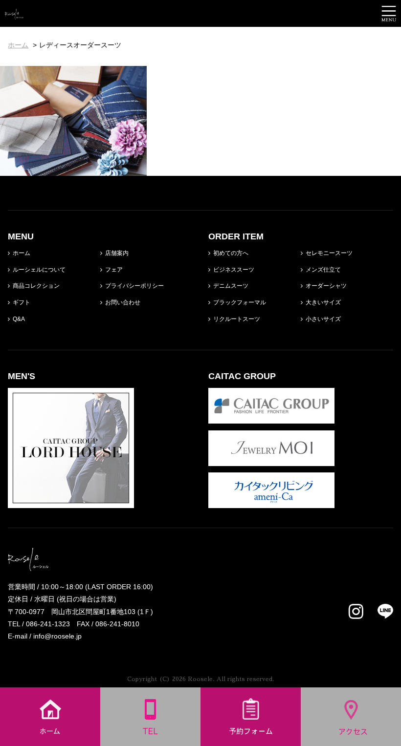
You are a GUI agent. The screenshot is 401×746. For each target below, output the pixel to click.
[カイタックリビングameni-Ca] (271, 502)
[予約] (251, 740)
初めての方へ (230, 253)
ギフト (21, 302)
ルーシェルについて (39, 269)
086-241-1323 (48, 624)
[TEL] (150, 740)
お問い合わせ (122, 302)
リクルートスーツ (236, 319)
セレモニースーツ (329, 253)
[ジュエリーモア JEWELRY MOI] (271, 460)
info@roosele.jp (57, 636)
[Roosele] (14, 13)
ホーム (21, 253)
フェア (114, 269)
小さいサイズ (323, 319)
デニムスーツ (230, 285)
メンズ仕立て (323, 269)
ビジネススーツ (233, 269)
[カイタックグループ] (271, 417)
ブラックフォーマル (239, 302)
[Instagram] (356, 612)
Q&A (19, 319)
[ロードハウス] (71, 502)
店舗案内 (117, 253)
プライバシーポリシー (134, 285)
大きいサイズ (323, 302)
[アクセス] (351, 740)
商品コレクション (36, 285)
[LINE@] (379, 611)
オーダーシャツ (326, 285)
